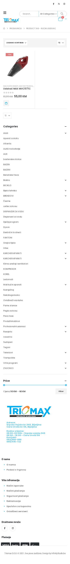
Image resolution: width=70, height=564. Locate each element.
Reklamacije (14, 501)
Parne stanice (10, 305)
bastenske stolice (12, 159)
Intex (5, 248)
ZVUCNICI (8, 368)
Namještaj (8, 289)
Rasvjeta (7, 331)
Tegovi (6, 347)
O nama (11, 464)
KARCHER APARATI (12, 253)
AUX (5, 154)
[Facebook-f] (5, 528)
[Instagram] (64, 3)
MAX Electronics (26, 86)
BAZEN (6, 164)
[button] (5, 13)
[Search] (62, 14)
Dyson (6, 227)
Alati (5, 133)
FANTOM (7, 237)
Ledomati (8, 279)
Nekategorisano (11, 295)
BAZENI (6, 169)
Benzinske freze (11, 174)
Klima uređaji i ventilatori (15, 263)
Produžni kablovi (11, 321)
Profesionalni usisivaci (14, 326)
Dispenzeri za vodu (12, 216)
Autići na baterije (11, 148)
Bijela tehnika (10, 190)
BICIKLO (7, 185)
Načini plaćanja (16, 490)
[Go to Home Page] (4, 28)
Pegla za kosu (10, 310)
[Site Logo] (11, 20)
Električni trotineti (12, 232)
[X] (59, 3)
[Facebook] (53, 3)
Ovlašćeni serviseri (17, 511)
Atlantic (7, 143)
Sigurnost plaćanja (18, 496)
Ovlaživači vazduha (13, 300)
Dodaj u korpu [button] (6, 103)
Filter (61, 391)
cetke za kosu (10, 206)
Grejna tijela (9, 242)
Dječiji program (10, 221)
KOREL (6, 274)
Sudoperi (7, 342)
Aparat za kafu (11, 138)
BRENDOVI (8, 195)
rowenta (7, 336)
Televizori (8, 352)
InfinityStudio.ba (58, 553)
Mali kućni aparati (10, 86)
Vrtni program (10, 363)
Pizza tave (8, 316)
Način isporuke (15, 485)
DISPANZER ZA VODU (13, 211)
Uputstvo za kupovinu (19, 506)
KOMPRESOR (9, 268)
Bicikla (6, 180)
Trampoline (9, 357)
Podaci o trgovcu (16, 469)
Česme (6, 201)
